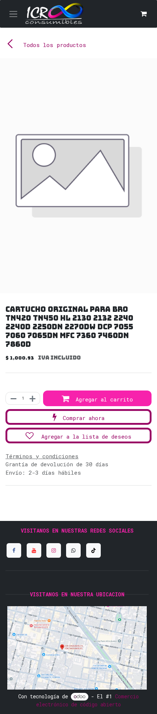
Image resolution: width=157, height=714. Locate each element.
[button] (97, 398)
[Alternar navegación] (13, 14)
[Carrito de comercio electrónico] (143, 14)
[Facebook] (14, 550)
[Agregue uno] (33, 398)
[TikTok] (93, 550)
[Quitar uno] (13, 398)
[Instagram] (53, 550)
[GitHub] (73, 550)
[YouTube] (34, 550)
